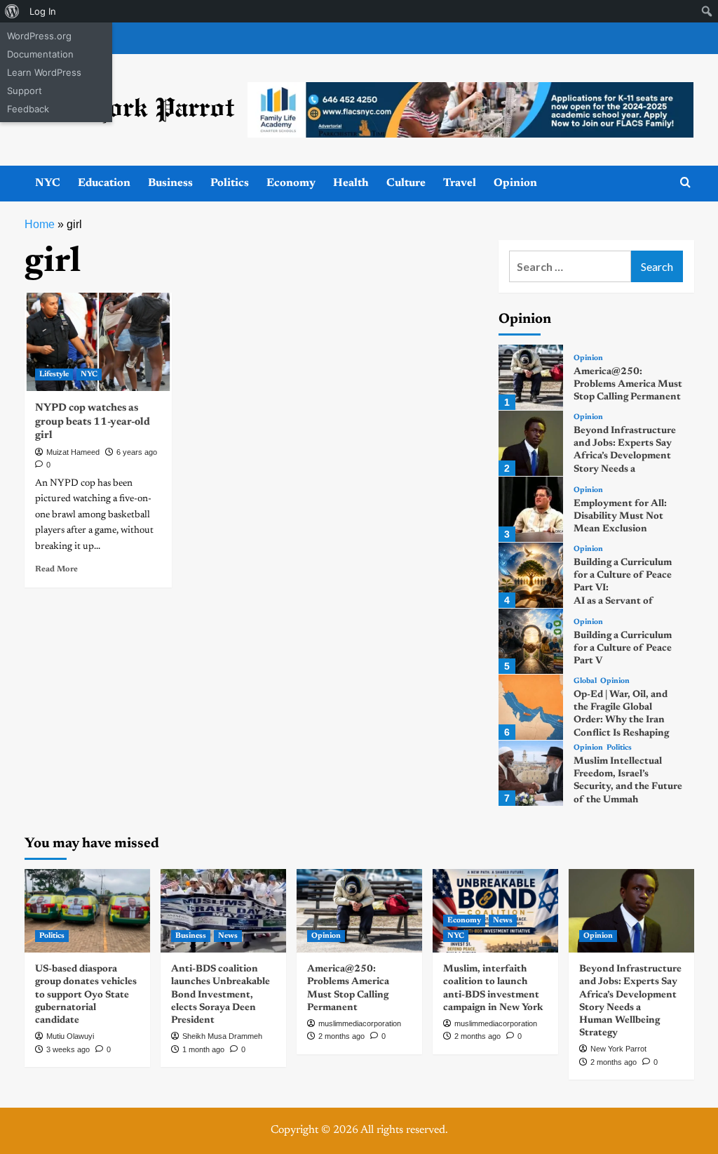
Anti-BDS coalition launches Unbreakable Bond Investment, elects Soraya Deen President (220, 995)
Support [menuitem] (24, 90)
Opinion (515, 183)
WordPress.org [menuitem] (39, 35)
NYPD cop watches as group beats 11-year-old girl (92, 422)
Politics (229, 183)
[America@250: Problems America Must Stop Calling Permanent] (531, 377)
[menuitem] (12, 11)
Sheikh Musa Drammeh (222, 1036)
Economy (291, 183)
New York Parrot (618, 1048)
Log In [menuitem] (42, 11)
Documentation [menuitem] (40, 54)
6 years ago (136, 452)
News (228, 936)
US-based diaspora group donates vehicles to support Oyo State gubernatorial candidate (86, 995)
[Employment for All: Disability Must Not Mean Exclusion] (531, 509)
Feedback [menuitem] (28, 108)
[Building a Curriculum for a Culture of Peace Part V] (531, 641)
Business (170, 183)
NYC (47, 183)
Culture (406, 183)
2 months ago (341, 1036)
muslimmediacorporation (359, 1023)
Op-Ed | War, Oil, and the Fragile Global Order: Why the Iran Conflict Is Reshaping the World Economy (621, 720)
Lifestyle (54, 374)
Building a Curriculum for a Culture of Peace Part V (623, 648)
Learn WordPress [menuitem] (44, 72)
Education (104, 183)
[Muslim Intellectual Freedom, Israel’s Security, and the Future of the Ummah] (531, 773)
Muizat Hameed (73, 452)
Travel (459, 183)
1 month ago (203, 1049)
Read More (56, 569)
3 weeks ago (68, 1049)
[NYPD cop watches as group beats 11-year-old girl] (98, 342)
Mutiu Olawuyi (70, 1036)
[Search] (685, 183)
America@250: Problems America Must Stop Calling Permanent (628, 384)
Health (351, 183)
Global (585, 681)
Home (40, 224)
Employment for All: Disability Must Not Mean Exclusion (620, 516)
